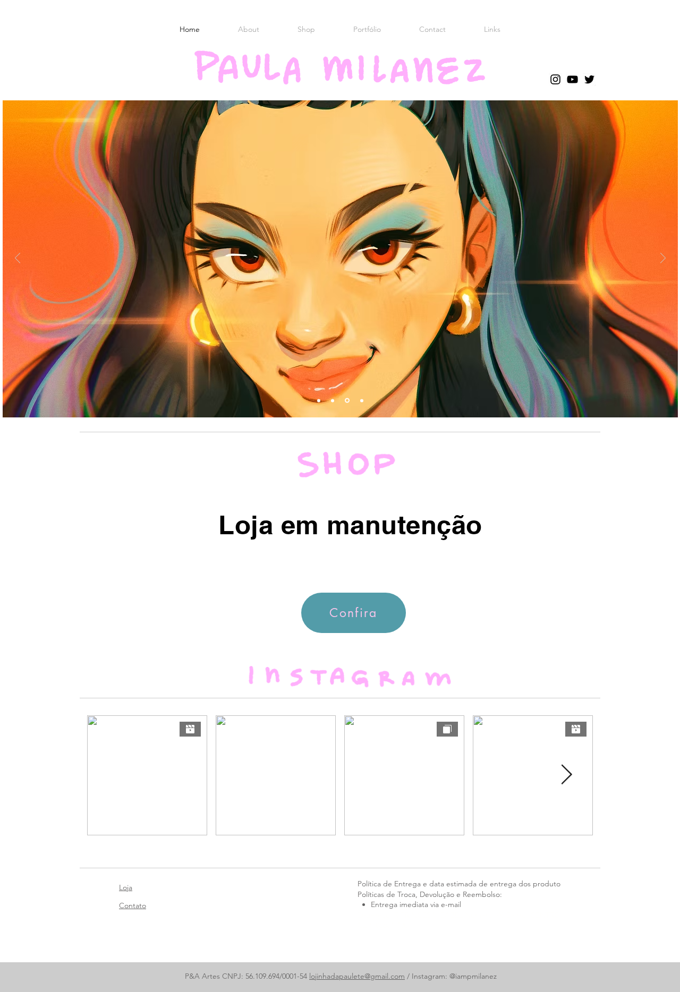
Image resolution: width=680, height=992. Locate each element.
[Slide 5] (346, 400)
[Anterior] (17, 259)
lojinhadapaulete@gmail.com (357, 976)
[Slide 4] (361, 400)
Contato (132, 905)
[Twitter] (589, 79)
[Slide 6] (318, 400)
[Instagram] (555, 79)
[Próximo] (663, 259)
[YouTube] (572, 79)
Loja (125, 887)
